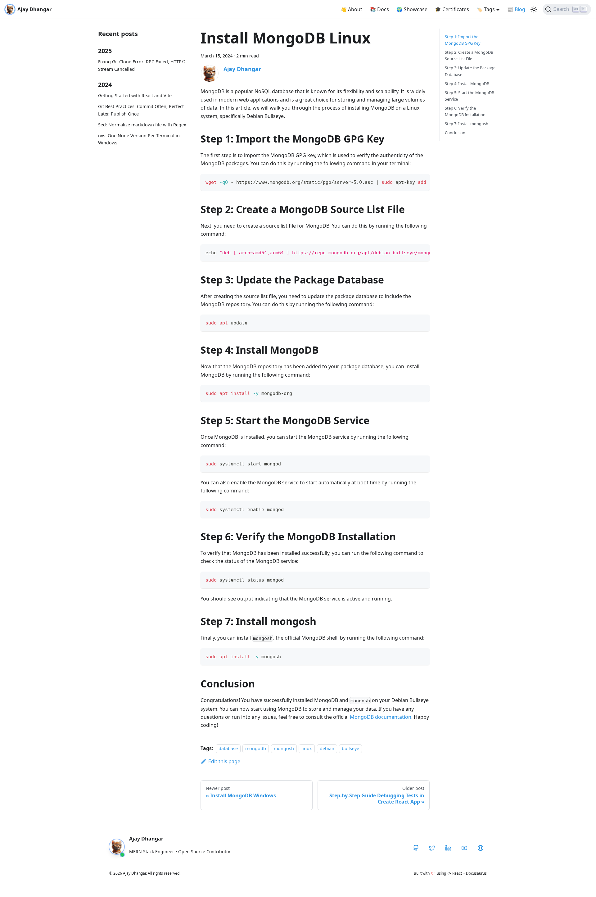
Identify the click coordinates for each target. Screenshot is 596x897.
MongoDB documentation (380, 717)
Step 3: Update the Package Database (470, 71)
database (228, 748)
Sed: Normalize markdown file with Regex (142, 125)
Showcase (411, 9)
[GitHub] (416, 848)
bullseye (350, 748)
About (351, 9)
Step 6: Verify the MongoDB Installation (465, 111)
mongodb (255, 748)
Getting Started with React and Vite (135, 95)
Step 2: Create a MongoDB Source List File (469, 55)
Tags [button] (485, 9)
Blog (516, 9)
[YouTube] (464, 848)
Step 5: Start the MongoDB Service (469, 96)
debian (327, 748)
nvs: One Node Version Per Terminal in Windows (139, 139)
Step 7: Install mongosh (466, 123)
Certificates (452, 9)
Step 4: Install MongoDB (467, 83)
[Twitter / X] (432, 848)
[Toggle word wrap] (410, 181)
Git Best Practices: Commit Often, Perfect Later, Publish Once (141, 110)
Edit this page (224, 761)
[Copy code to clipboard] (422, 181)
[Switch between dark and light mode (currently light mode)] (534, 9)
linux (306, 748)
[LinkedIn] (448, 848)
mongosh (284, 748)
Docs (379, 9)
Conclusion (455, 132)
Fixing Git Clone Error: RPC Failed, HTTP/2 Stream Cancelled (142, 65)
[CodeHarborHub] (480, 848)
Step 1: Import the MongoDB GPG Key (463, 40)
